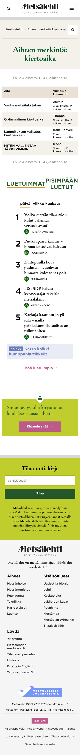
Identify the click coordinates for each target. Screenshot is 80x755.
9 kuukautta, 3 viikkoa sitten (62, 121)
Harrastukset (41, 337)
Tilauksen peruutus (21, 654)
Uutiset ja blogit (56, 583)
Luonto (12, 613)
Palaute (70, 728)
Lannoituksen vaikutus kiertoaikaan (22, 133)
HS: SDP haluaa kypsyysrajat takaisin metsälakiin (42, 294)
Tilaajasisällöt (54, 625)
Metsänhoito (40, 305)
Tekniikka (14, 601)
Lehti (47, 589)
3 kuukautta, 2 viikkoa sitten (62, 107)
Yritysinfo (14, 639)
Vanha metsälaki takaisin (24, 105)
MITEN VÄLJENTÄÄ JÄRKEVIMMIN (20, 147)
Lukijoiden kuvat (56, 601)
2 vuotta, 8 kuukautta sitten (63, 136)
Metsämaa (51, 613)
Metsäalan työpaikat (59, 619)
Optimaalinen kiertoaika (24, 119)
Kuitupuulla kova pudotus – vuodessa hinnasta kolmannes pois (45, 268)
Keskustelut (14, 29)
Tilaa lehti (39, 720)
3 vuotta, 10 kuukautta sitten (63, 150)
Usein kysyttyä (15, 736)
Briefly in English (19, 666)
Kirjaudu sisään (38, 426)
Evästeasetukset (38, 736)
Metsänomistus (42, 231)
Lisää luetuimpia (38, 368)
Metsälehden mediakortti (16, 646)
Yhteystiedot (54, 728)
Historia (13, 660)
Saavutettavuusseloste (40, 744)
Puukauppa (38, 252)
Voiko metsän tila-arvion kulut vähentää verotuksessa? (45, 220)
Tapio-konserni (18, 672)
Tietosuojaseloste (62, 736)
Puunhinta (51, 607)
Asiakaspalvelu (14, 728)
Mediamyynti (35, 728)
